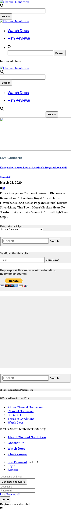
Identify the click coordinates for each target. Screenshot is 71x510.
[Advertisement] (35, 331)
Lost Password (17, 462)
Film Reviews (19, 38)
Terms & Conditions (21, 419)
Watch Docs (18, 30)
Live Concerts (11, 158)
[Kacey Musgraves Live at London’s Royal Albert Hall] (35, 150)
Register (13, 470)
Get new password (13, 481)
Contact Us (15, 415)
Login (11, 466)
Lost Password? (10, 494)
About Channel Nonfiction (25, 407)
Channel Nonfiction (21, 411)
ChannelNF (5, 177)
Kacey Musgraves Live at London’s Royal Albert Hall (33, 167)
